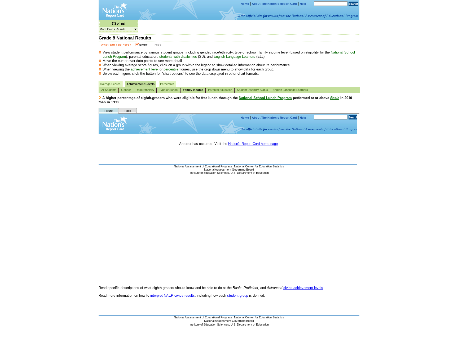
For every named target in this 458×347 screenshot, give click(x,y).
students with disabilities (178, 57)
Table (127, 110)
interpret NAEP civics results (172, 295)
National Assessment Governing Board (229, 320)
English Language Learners (234, 57)
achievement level (144, 69)
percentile (171, 69)
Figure (108, 110)
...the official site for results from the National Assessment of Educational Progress (298, 16)
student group (237, 295)
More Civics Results (112, 29)
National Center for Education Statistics (259, 317)
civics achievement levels (303, 288)
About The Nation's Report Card (274, 3)
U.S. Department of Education (250, 324)
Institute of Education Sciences (209, 324)
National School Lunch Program (265, 98)
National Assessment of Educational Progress (203, 317)
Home (245, 3)
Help (303, 3)
